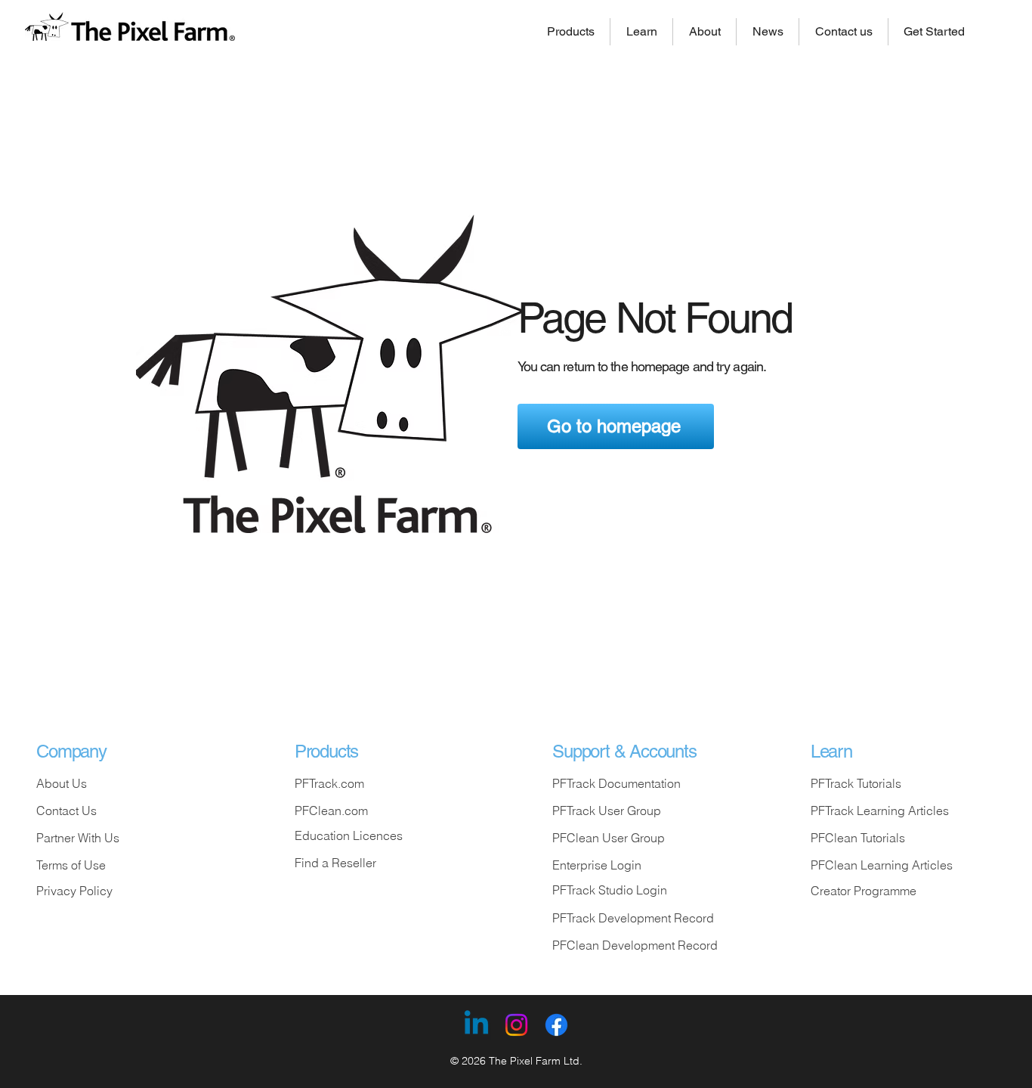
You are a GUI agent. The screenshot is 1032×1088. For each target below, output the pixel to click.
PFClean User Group (608, 837)
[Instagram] (516, 1025)
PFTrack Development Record (633, 917)
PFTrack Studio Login (609, 889)
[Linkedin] (476, 1025)
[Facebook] (556, 1025)
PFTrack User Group (606, 810)
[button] (570, 31)
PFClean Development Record (635, 945)
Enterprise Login (596, 865)
